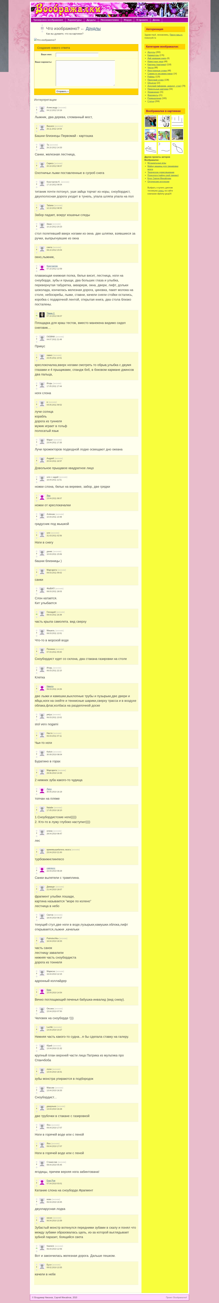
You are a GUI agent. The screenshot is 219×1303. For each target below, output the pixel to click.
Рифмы (151, 76)
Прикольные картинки (157, 89)
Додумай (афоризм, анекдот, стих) (164, 86)
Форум (127, 20)
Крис (49, 990)
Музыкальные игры (156, 163)
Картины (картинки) (156, 64)
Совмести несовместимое (160, 73)
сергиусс (51, 868)
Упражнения (153, 92)
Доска (156, 20)
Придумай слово (155, 80)
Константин (52, 266)
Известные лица (155, 61)
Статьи (150, 101)
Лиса (49, 789)
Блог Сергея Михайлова (159, 178)
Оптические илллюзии (158, 181)
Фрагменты (152, 95)
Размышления (154, 98)
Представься (176, 35)
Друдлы (91, 20)
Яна (48, 495)
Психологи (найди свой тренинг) (163, 175)
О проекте (142, 20)
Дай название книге (156, 58)
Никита (50, 686)
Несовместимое (110, 20)
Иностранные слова (157, 70)
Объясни (151, 83)
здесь (161, 190)
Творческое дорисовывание (160, 172)
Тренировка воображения (48, 20)
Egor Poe (51, 1180)
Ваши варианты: (43, 62)
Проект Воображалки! (176, 1297)
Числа (150, 67)
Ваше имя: (46, 54)
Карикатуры (75, 20)
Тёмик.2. (51, 313)
